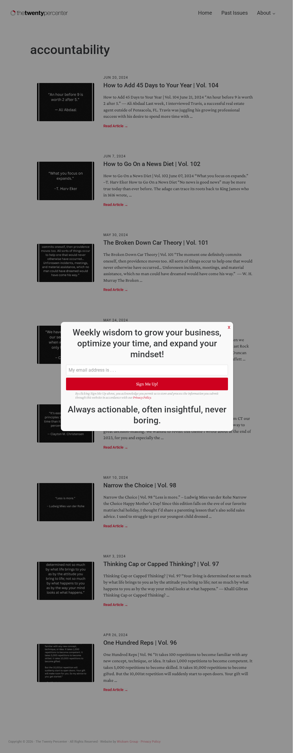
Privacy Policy (142, 397)
